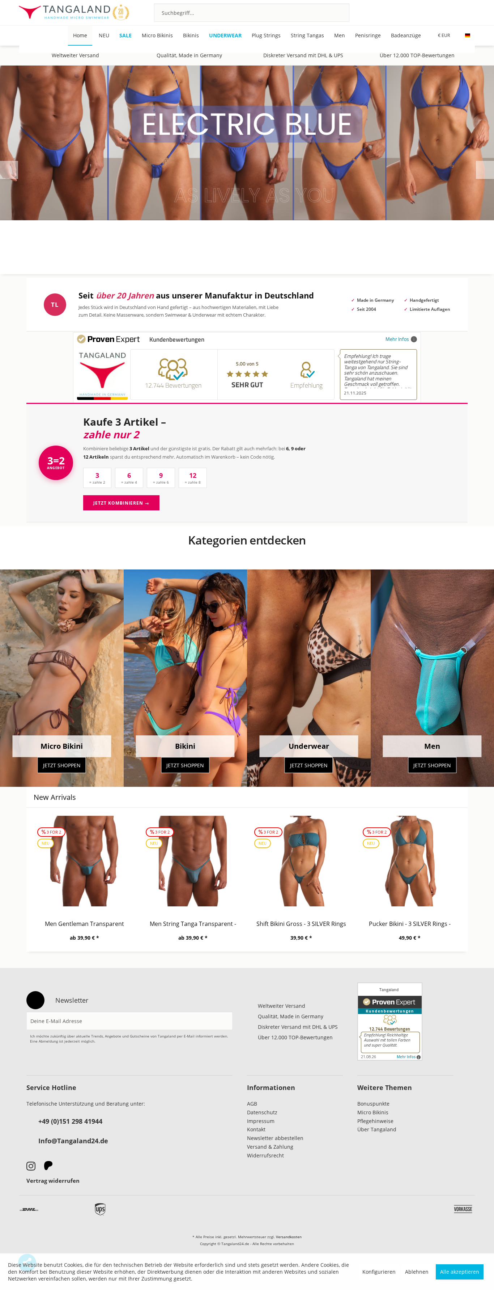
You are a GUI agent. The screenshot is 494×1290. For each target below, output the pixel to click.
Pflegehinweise (375, 1121)
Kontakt (256, 1129)
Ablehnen (417, 1271)
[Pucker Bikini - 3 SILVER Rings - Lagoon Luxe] (410, 861)
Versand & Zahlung (270, 1146)
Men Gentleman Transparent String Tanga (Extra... (84, 924)
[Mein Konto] (452, 12)
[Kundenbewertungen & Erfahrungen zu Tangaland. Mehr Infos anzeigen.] (389, 1021)
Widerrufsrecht (265, 1155)
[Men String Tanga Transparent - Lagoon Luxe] (193, 861)
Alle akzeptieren (459, 1271)
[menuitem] (251, 13)
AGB (252, 1103)
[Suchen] (334, 13)
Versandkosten (289, 1236)
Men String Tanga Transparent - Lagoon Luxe (193, 924)
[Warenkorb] (471, 12)
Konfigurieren (379, 1271)
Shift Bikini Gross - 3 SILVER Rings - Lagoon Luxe (301, 924)
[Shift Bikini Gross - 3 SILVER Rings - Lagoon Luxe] (301, 861)
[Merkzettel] (432, 12)
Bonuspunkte (373, 1103)
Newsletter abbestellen (275, 1138)
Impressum (260, 1121)
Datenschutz (262, 1112)
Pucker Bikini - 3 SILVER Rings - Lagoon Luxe (410, 924)
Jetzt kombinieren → (121, 503)
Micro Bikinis (372, 1112)
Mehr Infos (397, 338)
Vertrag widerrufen (53, 1180)
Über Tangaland (376, 1129)
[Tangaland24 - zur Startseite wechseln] (73, 13)
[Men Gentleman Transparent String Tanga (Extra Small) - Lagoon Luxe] (84, 861)
